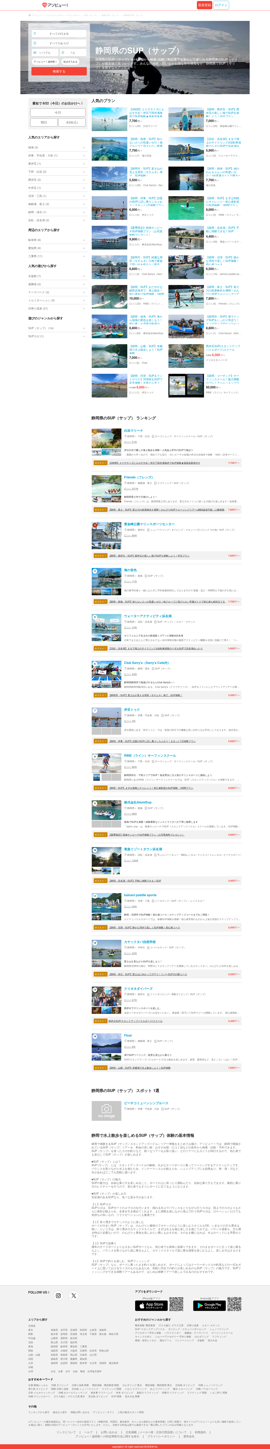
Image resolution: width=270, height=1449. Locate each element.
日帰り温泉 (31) (38, 308)
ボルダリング (201, 1336)
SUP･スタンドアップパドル (150, 1329)
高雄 (82, 1371)
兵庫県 (83, 1350)
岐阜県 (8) (34, 240)
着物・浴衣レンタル (145, 1340)
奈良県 (93, 1350)
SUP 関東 (116, 1396)
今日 (58, 112)
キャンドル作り (143, 1336)
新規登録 (204, 5)
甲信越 (31, 1338)
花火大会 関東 (132, 1396)
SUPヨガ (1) (36, 336)
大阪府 (73, 1350)
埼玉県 (83, 1334)
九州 (30, 1363)
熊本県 (83, 1363)
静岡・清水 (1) (37, 212)
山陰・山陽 (34, 1354)
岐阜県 (64, 1346)
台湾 (30, 1371)
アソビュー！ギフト (103, 1412)
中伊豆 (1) (34, 188)
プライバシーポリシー (161, 1436)
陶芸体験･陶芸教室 (145, 1325)
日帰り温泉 (193, 1325)
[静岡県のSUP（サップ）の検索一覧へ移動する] (135, 57)
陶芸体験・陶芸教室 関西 (105, 1385)
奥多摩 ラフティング (102, 1392)
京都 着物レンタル (38, 1385)
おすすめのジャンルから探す (153, 1319)
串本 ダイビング (124, 1392)
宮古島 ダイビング (98, 1396)
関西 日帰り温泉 (59, 1388)
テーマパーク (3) (38, 292)
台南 (75, 1371)
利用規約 (200, 1432)
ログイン (221, 5)
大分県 (93, 1363)
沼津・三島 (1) (37, 196)
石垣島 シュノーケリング (85, 1388)
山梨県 (54, 1338)
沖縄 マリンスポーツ (39, 1396)
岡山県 (73, 1354)
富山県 (54, 1342)
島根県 (64, 1354)
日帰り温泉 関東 (80, 1385)
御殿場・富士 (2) (38, 204)
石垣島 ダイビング (185, 1385)
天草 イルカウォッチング (41, 1392)
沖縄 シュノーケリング (210, 1385)
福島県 (102, 1329)
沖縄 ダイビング (59, 1385)
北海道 (31, 1325)
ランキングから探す (39, 1412)
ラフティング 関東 (111, 1388)
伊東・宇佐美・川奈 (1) (43, 155)
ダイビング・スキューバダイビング (187, 1329)
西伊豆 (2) (34, 180)
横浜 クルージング (183, 1388)
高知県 (83, 1358)
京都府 (64, 1350)
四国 (30, 1358)
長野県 (64, 1338)
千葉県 (93, 1334)
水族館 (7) (34, 276)
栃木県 (54, 1334)
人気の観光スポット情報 (131, 1412)
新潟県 (73, 1338)
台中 (67, 1371)
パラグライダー (172, 1332)
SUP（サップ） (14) (41, 328)
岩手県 (64, 1329)
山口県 (93, 1354)
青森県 (54, 1329)
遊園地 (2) (34, 284)
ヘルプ (88, 1432)
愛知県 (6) (34, 248)
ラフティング (219, 1336)
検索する (59, 71)
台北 (53, 1371)
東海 (30, 1346)
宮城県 (73, 1329)
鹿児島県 (113, 1363)
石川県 (64, 1342)
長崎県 (73, 1363)
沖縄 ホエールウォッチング (72, 1392)
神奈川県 (113, 1334)
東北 (30, 1329)
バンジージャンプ (184, 1340)
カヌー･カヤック (211, 1325)
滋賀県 (54, 1350)
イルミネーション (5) (41, 300)
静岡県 (54, 1346)
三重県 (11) (35, 256)
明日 (44, 122)
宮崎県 (102, 1363)
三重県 (83, 1346)
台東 (60, 1371)
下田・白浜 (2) (37, 171)
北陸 (30, 1342)
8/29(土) (72, 122)
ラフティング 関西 (197, 1392)
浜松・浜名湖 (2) (38, 220)
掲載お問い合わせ (80, 1412)
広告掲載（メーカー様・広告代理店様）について (156, 1432)
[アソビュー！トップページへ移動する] (54, 5)
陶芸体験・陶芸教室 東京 (158, 1385)
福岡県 (54, 1363)
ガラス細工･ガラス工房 (171, 1325)
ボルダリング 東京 (132, 1385)
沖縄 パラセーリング (207, 1388)
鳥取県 (54, 1354)
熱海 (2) (33, 147)
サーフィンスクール (222, 1332)
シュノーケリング (219, 1329)
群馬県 (64, 1334)
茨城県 (73, 1334)
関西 (30, 1350)
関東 (30, 1334)
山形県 (93, 1329)
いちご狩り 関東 (218, 1392)
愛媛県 (73, 1358)
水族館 (200, 1340)
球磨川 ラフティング (173, 1392)
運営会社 (188, 1436)
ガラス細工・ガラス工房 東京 (69, 1396)
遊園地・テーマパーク (196, 1332)
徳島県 (54, 1358)
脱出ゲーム (166, 1340)
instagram (58, 1296)
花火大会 (212, 1340)
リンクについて (66, 1432)
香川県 (64, 1358)
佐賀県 (64, 1363)
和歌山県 (104, 1350)
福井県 (73, 1342)
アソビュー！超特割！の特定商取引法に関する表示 (107, 1436)
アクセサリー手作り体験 (148, 1332)
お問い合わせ (109, 1432)
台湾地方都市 (94, 1371)
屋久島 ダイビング (38, 1388)
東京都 (102, 1334)
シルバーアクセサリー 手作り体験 (173, 1336)
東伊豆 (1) (34, 163)
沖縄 (30, 1367)
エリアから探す (38, 1319)
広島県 (83, 1354)
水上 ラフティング (160, 1388)
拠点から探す (60, 1412)
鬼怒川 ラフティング (148, 1392)
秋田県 (83, 1329)
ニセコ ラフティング (136, 1388)
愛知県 (73, 1346)
